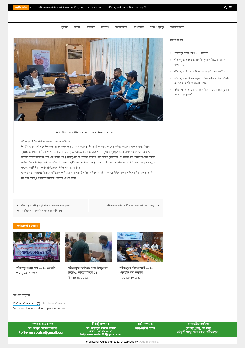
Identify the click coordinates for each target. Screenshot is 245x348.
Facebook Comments (55, 303)
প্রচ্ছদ (64, 27)
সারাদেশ (105, 27)
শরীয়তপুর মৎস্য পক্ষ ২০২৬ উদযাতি (35, 268)
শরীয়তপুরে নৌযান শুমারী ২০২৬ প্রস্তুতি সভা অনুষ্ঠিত (199, 71)
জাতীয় (77, 27)
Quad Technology (149, 341)
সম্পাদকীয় (139, 27)
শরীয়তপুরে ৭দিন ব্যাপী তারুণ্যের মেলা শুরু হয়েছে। (131, 205)
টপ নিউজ (62, 132)
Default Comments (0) (26, 303)
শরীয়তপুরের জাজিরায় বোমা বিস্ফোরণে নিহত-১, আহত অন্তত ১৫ (68, 7)
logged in (37, 308)
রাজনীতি (91, 27)
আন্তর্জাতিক (121, 27)
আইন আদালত (177, 27)
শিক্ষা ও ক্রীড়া (157, 27)
